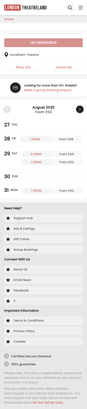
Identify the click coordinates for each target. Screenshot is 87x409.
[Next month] (80, 109)
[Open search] (70, 7)
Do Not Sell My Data (48, 402)
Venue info (64, 67)
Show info (23, 67)
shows (9, 19)
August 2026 (43, 109)
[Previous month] (7, 109)
